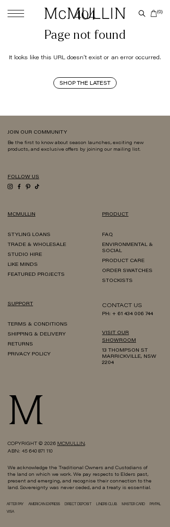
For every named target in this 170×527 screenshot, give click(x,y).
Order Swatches (127, 271)
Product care (123, 261)
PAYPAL (155, 504)
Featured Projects (36, 275)
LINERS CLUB (106, 504)
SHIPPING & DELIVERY (37, 334)
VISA (10, 512)
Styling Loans (29, 235)
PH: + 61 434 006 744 (127, 314)
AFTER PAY (15, 504)
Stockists (117, 281)
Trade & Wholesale (37, 245)
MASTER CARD (133, 504)
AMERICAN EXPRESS (44, 504)
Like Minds (23, 265)
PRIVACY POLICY (29, 354)
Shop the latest (85, 83)
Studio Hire (25, 255)
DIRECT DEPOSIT (78, 504)
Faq (107, 235)
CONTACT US (122, 306)
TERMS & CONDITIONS (38, 324)
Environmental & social (127, 248)
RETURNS (20, 344)
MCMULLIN (71, 444)
